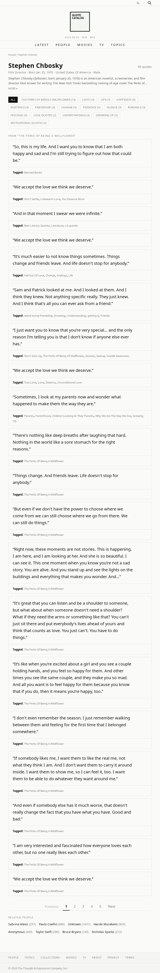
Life (71, 275)
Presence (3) (91, 107)
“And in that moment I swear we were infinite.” (57, 213)
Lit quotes (71, 225)
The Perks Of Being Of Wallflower (63, 356)
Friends (105, 315)
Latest (42, 45)
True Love (30, 382)
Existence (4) (20, 107)
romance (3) (137, 107)
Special (100, 356)
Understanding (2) (76, 115)
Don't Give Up (32, 356)
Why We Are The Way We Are (113, 416)
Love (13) (88, 99)
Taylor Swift (47, 932)
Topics (118, 45)
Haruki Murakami (109, 924)
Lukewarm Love (50, 199)
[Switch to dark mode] (138, 2)
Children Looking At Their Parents (73, 416)
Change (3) (69, 107)
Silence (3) (114, 107)
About (97, 957)
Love (41, 382)
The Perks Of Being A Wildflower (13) (49, 99)
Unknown (79, 924)
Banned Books (33, 172)
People (63, 45)
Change (50, 275)
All (13, 99)
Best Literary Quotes (37, 225)
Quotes (90, 356)
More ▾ (13, 88)
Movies (85, 45)
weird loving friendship (38, 315)
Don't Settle (31, 199)
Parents (29, 416)
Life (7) (105, 99)
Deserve (51, 382)
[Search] (150, 3)
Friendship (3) (45, 107)
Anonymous (20, 932)
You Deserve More (73, 199)
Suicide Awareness (117, 356)
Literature (57, 225)
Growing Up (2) (107, 115)
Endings (62, 275)
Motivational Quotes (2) (29, 123)
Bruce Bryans (75, 932)
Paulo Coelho (52, 924)
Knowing (59, 315)
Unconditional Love (69, 382)
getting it (93, 315)
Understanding (76, 315)
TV (101, 45)
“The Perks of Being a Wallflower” (46, 136)
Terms (130, 957)
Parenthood (42, 416)
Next (111, 906)
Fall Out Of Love (34, 275)
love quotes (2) (45, 115)
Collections (50, 957)
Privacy (113, 957)
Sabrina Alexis (22, 924)
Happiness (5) (125, 99)
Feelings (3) (19, 115)
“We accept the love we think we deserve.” (53, 187)
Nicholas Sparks (107, 932)
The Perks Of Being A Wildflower (44, 461)
